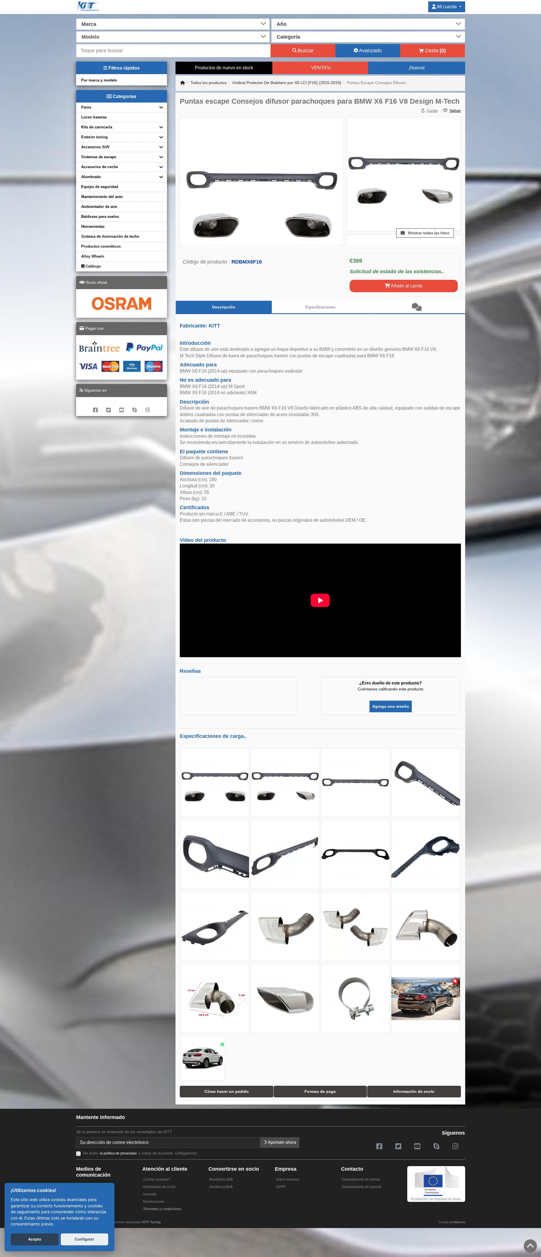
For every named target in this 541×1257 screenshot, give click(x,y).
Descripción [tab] (223, 307)
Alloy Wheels (92, 256)
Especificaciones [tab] (320, 307)
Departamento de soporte (361, 1187)
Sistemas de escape (98, 157)
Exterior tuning (94, 137)
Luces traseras (94, 117)
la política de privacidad (118, 1153)
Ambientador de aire (99, 206)
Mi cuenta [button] (447, 6)
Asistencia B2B (221, 1187)
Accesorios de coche (99, 167)
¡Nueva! (417, 67)
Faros (86, 107)
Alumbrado (91, 177)
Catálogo (92, 266)
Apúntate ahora (281, 1142)
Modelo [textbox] (90, 37)
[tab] (417, 307)
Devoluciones (153, 1202)
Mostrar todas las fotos (428, 233)
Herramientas (93, 226)
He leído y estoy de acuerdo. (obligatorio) (140, 1153)
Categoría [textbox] (288, 37)
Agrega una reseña (390, 706)
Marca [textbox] (89, 24)
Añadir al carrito (406, 285)
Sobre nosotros (287, 1179)
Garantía (149, 1194)
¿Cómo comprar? (156, 1179)
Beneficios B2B (221, 1179)
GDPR (281, 1187)
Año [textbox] (282, 24)
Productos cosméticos (101, 246)
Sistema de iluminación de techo (110, 236)
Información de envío (159, 1187)
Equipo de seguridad (99, 187)
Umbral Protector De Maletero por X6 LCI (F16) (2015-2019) (286, 82)
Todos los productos (209, 82)
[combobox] (173, 23)
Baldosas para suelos (100, 216)
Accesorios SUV (95, 147)
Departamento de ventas (361, 1179)
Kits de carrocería (96, 127)
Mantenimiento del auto (102, 197)
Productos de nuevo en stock (224, 67)
